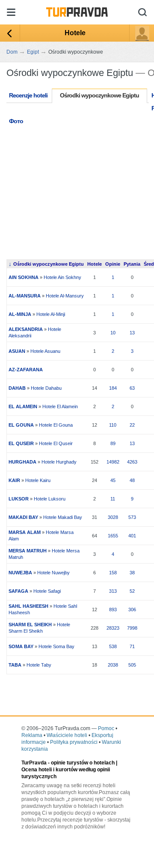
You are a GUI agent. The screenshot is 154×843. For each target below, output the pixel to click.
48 (132, 480)
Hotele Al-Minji (50, 314)
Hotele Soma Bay (56, 646)
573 (132, 517)
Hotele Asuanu (45, 351)
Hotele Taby (39, 664)
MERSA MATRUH (28, 550)
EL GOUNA (21, 425)
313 (113, 591)
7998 (132, 628)
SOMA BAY (21, 646)
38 (132, 572)
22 (132, 425)
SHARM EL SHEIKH (30, 624)
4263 (132, 461)
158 (113, 572)
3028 (113, 517)
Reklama (31, 735)
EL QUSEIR (21, 443)
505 (132, 664)
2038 (113, 664)
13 (132, 332)
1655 (113, 535)
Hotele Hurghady (59, 461)
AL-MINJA (20, 314)
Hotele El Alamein (60, 406)
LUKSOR (19, 498)
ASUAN (17, 351)
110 (112, 425)
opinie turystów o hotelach (83, 763)
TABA (15, 664)
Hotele (75, 32)
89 (113, 443)
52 (132, 591)
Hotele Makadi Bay (62, 517)
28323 (113, 628)
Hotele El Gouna (56, 425)
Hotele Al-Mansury (65, 295)
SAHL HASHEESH (28, 606)
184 (113, 388)
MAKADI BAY (23, 517)
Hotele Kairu (37, 480)
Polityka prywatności (74, 742)
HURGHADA (22, 461)
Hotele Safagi (47, 591)
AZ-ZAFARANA (26, 369)
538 (113, 646)
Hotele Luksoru (49, 498)
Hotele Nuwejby (53, 572)
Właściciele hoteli (67, 735)
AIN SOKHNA (23, 277)
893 (113, 609)
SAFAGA (18, 591)
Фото (16, 121)
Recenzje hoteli (28, 95)
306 (132, 609)
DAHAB (17, 388)
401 (132, 535)
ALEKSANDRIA (26, 329)
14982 (113, 461)
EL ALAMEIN (23, 406)
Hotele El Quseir (56, 443)
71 (132, 646)
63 (132, 388)
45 (113, 480)
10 (113, 332)
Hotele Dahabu (46, 388)
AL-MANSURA (25, 295)
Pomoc (106, 728)
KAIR (14, 480)
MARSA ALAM (25, 532)
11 (112, 498)
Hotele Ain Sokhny (62, 277)
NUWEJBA (20, 572)
